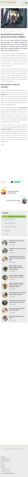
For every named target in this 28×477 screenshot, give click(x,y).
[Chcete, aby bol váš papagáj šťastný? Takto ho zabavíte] (5, 277)
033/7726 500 (6, 471)
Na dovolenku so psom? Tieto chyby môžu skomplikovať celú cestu (17, 258)
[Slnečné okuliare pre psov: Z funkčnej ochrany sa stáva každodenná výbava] (5, 286)
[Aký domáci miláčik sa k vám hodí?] (5, 318)
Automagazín (7, 230)
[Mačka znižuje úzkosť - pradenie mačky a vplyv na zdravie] (5, 294)
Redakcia (3, 456)
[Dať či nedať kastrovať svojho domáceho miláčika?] (5, 310)
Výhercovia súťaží (5, 461)
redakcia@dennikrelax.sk (8, 473)
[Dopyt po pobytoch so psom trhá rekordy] (5, 242)
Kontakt (3, 467)
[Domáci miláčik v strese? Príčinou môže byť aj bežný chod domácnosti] (5, 268)
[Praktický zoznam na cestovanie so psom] (5, 250)
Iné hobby (6, 234)
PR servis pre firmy (5, 459)
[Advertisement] (14, 165)
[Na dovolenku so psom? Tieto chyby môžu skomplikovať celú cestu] (5, 259)
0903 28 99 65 (6, 469)
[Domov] (8, 2)
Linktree (3, 465)
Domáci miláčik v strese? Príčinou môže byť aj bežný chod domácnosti (16, 267)
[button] (26, 3)
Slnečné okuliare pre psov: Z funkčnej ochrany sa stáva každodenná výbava (16, 285)
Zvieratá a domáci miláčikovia (14, 30)
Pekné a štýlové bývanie (9, 219)
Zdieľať (17, 181)
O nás (2, 463)
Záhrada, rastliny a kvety (9, 223)
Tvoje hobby (5, 216)
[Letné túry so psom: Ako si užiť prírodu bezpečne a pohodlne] (5, 302)
